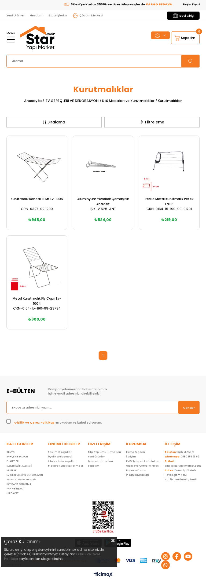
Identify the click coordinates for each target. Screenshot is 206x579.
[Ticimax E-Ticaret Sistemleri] (103, 575)
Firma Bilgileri (135, 452)
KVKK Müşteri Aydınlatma (143, 461)
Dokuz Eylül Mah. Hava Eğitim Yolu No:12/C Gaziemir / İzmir (181, 475)
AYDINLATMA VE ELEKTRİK (21, 479)
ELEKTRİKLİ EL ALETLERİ (19, 465)
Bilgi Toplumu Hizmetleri (104, 452)
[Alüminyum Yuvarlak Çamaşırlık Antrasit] (103, 166)
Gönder (189, 408)
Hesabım (36, 15)
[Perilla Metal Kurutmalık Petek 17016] (169, 166)
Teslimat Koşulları (60, 452)
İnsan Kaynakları (137, 475)
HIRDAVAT (12, 493)
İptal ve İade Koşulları (62, 461)
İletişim (131, 456)
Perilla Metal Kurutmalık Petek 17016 (169, 201)
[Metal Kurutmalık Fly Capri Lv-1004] (36, 265)
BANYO (10, 452)
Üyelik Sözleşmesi (60, 456)
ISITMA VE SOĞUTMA (18, 484)
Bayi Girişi (186, 15)
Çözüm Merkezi (91, 15)
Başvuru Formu (136, 470)
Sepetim (93, 465)
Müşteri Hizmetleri (100, 461)
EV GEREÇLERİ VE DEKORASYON (24, 475)
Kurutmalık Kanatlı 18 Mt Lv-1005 (37, 199)
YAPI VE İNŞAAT (15, 488)
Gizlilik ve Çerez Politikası (34, 422)
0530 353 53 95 (182, 456)
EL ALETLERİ (12, 461)
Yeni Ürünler (15, 15)
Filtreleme (154, 122)
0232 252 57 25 (179, 452)
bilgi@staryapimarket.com (183, 463)
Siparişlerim (58, 15)
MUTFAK (11, 470)
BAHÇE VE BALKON (17, 456)
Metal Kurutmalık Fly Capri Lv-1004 (37, 301)
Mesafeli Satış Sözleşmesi (65, 465)
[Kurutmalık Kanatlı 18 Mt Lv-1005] (36, 166)
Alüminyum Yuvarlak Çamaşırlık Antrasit (103, 201)
